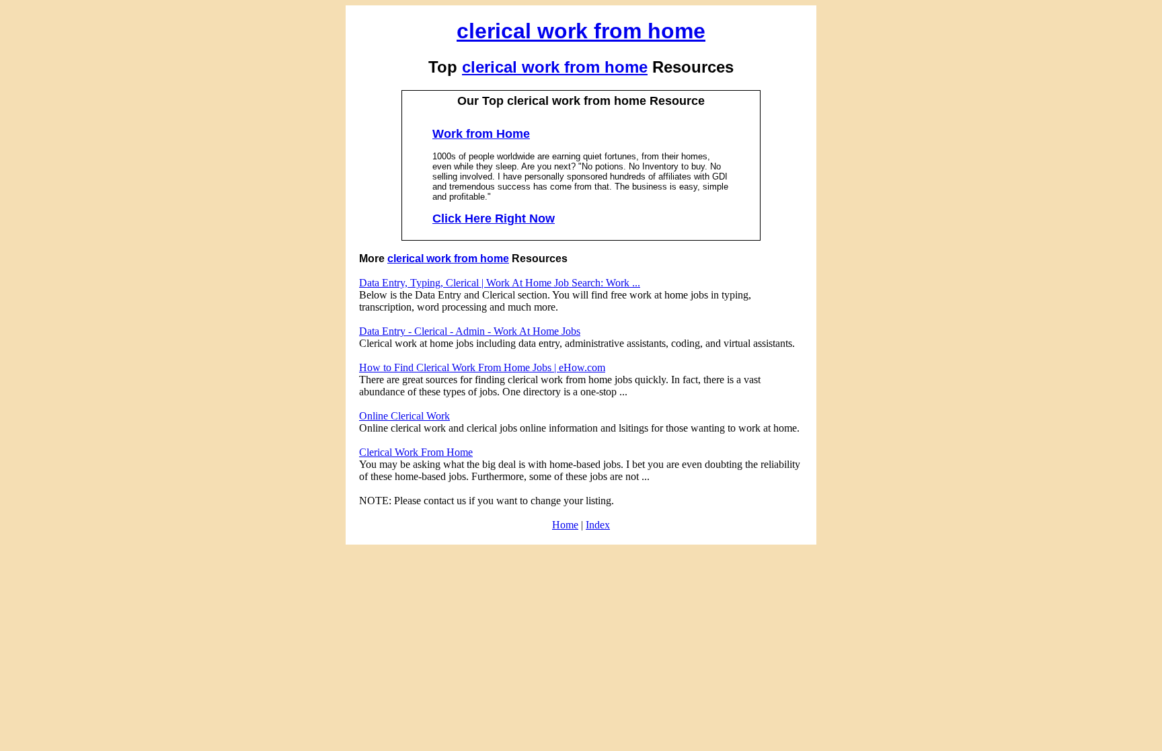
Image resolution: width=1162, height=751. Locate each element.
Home (565, 524)
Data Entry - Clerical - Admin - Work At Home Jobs (469, 331)
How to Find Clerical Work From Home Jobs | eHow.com (482, 367)
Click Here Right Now (493, 218)
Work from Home (481, 134)
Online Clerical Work (404, 416)
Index (598, 524)
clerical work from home (581, 31)
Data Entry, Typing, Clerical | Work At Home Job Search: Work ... (499, 282)
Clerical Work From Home (416, 452)
